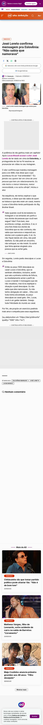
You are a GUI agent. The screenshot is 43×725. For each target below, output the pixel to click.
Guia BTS (24, 9)
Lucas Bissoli (8, 383)
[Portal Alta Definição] (21, 704)
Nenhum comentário (8, 78)
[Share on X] (7, 61)
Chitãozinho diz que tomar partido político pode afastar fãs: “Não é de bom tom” (21, 582)
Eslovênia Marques (20, 380)
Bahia (8, 9)
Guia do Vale (33, 9)
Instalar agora (31, 3)
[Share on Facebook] (3, 61)
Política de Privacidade (12, 717)
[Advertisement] (21, 27)
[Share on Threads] (15, 61)
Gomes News (15, 9)
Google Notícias (22, 71)
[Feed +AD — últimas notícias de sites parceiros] (3, 9)
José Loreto (34, 380)
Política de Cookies (18, 715)
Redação (11, 76)
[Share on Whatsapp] (11, 61)
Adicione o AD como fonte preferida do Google (23, 66)
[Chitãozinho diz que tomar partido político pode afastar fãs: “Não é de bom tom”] (21, 561)
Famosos (6, 39)
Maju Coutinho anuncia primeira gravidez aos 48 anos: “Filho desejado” (20, 675)
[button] (34, 716)
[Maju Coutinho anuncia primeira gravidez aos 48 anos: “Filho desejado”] (21, 654)
